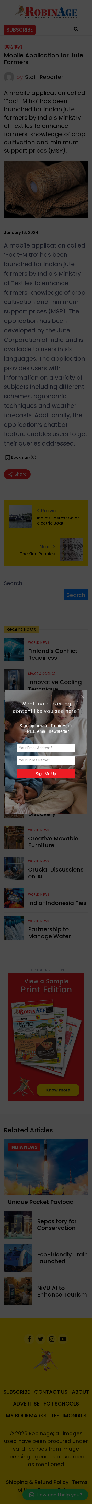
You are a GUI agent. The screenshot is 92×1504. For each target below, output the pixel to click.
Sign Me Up (46, 773)
